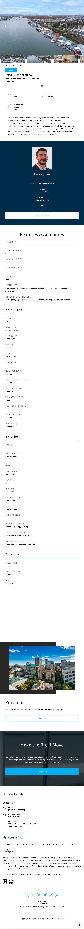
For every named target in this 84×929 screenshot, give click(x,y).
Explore (42, 718)
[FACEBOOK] (27, 895)
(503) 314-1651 (42, 192)
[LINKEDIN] (39, 895)
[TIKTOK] (51, 895)
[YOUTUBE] (45, 895)
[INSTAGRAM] (33, 895)
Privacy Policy (44, 918)
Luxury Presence (56, 907)
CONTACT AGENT (42, 215)
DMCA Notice (58, 918)
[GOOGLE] (57, 895)
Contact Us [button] (42, 771)
